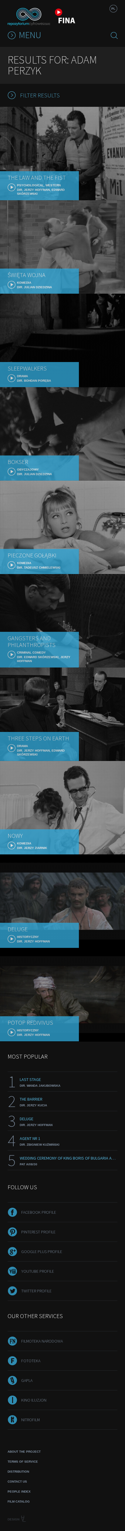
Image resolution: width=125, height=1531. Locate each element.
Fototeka (30, 1360)
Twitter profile (36, 1291)
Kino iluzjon (33, 1400)
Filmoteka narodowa (42, 1341)
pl (113, 8)
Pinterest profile (38, 1232)
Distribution (18, 1471)
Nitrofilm (30, 1419)
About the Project (24, 1451)
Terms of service (23, 1461)
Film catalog (19, 1501)
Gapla (26, 1380)
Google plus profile (41, 1251)
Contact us (17, 1481)
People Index (19, 1491)
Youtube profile (37, 1271)
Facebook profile (38, 1212)
